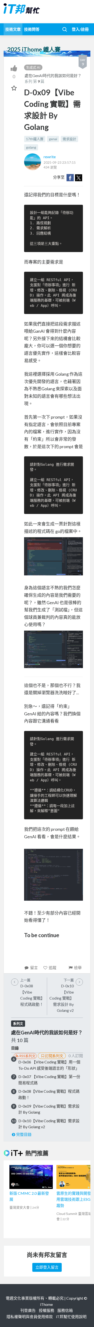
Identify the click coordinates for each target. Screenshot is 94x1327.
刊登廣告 (28, 1310)
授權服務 (46, 1310)
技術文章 (13, 29)
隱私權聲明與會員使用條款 (30, 1316)
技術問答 (32, 29)
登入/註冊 (80, 29)
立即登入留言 (47, 1267)
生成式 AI (33, 67)
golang (31, 147)
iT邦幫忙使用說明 (71, 1316)
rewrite (50, 156)
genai (53, 139)
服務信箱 (65, 1310)
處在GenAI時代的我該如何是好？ (53, 75)
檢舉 (78, 967)
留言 (34, 967)
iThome (46, 1304)
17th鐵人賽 (34, 139)
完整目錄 (24, 1134)
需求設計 (69, 139)
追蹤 (52, 967)
